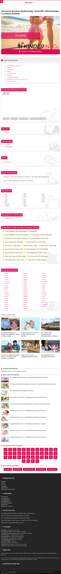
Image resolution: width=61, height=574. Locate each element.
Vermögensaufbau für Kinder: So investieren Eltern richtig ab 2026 (17, 513)
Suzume (7, 294)
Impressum (4, 486)
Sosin (43, 300)
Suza (6, 273)
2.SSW (10, 449)
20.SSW (37, 453)
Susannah (44, 281)
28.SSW (19, 457)
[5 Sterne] (6, 371)
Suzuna (7, 296)
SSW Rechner (8, 469)
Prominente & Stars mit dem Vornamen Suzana (17, 79)
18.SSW (28, 453)
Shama (25, 285)
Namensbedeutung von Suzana (14, 65)
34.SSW (46, 457)
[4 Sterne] (5, 371)
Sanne (25, 275)
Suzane (7, 277)
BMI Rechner (4, 504)
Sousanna (44, 302)
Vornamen (3, 545)
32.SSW (37, 457)
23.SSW (51, 453)
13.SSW (5, 453)
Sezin (43, 289)
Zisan (43, 287)
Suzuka (7, 292)
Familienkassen (5, 534)
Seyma (25, 279)
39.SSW (33, 461)
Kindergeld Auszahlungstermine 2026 (10, 533)
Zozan (43, 285)
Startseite (3, 481)
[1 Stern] (1, 371)
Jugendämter (4, 538)
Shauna (25, 292)
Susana (25, 308)
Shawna (26, 294)
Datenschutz (4, 487)
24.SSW (55, 453)
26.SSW (10, 457)
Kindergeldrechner (52, 469)
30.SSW (28, 457)
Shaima (25, 281)
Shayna (25, 298)
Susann (25, 302)
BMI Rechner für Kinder (7, 506)
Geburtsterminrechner (29, 469)
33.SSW (42, 457)
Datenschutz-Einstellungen (8, 489)
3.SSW (14, 449)
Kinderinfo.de (13, 571)
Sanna (25, 273)
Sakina (6, 300)
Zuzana (44, 294)
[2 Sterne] (3, 371)
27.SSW (14, 457)
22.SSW (46, 453)
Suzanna (7, 281)
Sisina (43, 306)
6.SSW (28, 449)
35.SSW (51, 457)
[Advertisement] (30, 106)
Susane (44, 275)
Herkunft (9, 67)
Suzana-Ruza (8, 218)
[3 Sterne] (4, 371)
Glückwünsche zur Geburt (7, 544)
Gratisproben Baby (5, 541)
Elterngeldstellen (5, 536)
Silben (8, 71)
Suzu (6, 291)
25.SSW (5, 457)
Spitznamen (10, 75)
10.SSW (46, 449)
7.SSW (33, 449)
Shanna (25, 291)
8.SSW (37, 449)
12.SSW (55, 449)
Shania (25, 289)
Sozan (43, 298)
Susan (25, 304)
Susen (43, 273)
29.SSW (24, 457)
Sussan (44, 283)
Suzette (7, 287)
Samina (7, 304)
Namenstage (10, 69)
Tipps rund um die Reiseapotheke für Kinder (12, 522)
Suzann (7, 279)
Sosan (43, 291)
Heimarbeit (4, 530)
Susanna (26, 306)
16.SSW (19, 453)
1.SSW (5, 449)
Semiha (25, 277)
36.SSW (55, 457)
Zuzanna (44, 277)
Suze (6, 285)
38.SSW (28, 461)
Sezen (43, 279)
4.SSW (19, 449)
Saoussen (44, 304)
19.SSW (33, 453)
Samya (6, 306)
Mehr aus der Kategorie (8, 314)
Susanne (26, 300)
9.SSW (42, 449)
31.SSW (33, 457)
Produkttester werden (6, 531)
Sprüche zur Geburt (6, 542)
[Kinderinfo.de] (30, 2)
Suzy (6, 298)
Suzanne (7, 283)
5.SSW (24, 449)
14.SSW (10, 453)
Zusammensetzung (11, 73)
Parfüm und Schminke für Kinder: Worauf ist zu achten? (15, 515)
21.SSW (42, 453)
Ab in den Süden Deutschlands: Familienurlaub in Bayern (15, 518)
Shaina (25, 283)
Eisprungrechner (17, 469)
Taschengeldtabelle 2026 (7, 539)
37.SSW (24, 461)
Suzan (6, 275)
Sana (6, 308)
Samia (6, 302)
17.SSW (24, 453)
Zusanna (44, 292)
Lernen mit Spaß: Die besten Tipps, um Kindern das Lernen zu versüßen (19, 520)
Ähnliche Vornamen (11, 81)
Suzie (6, 289)
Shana (25, 287)
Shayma (26, 296)
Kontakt (3, 483)
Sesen (43, 296)
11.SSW (51, 449)
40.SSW (37, 461)
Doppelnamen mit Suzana (13, 77)
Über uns (3, 484)
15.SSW (14, 453)
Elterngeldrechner (41, 469)
